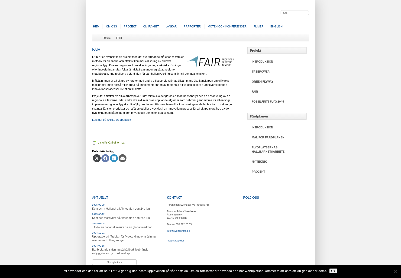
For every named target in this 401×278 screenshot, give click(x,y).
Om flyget (151, 26)
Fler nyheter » (114, 262)
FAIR (119, 37)
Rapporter (192, 26)
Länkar (171, 26)
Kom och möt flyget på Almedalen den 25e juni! (121, 218)
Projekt (130, 26)
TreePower (261, 71)
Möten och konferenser (227, 26)
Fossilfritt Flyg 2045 (268, 101)
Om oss (111, 26)
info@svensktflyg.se (178, 230)
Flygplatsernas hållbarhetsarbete (268, 149)
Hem (96, 26)
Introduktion (262, 61)
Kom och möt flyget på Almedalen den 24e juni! (121, 208)
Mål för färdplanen (268, 137)
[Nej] (395, 271)
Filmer (258, 26)
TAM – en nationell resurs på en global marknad (122, 227)
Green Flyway (262, 81)
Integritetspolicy (175, 240)
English (276, 26)
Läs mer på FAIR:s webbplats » (111, 119)
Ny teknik (259, 161)
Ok (333, 271)
